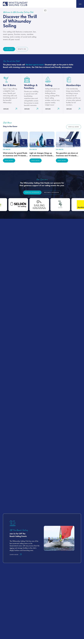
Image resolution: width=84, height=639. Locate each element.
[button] (80, 4)
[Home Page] (15, 4)
